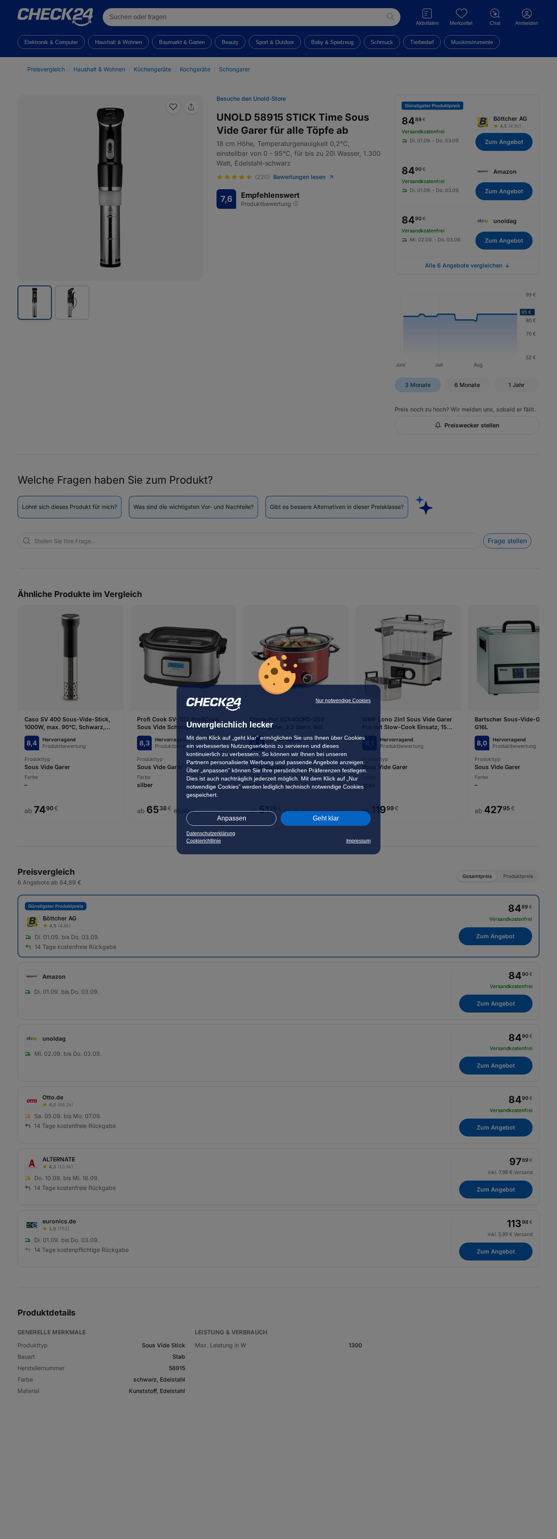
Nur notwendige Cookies (343, 700)
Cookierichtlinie (203, 841)
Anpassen (231, 818)
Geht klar (326, 818)
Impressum (358, 841)
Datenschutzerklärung (210, 833)
